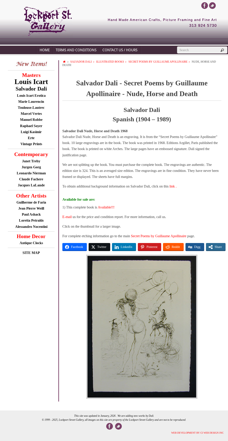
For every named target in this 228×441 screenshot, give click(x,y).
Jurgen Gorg (31, 167)
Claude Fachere (31, 179)
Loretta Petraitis (31, 220)
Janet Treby (31, 161)
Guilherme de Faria (31, 202)
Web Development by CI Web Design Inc (197, 432)
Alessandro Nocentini (31, 227)
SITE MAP (31, 253)
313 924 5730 (203, 26)
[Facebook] (204, 5)
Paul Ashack (31, 214)
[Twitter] (212, 5)
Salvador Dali (81, 61)
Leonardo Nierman (31, 173)
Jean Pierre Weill (31, 208)
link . (173, 186)
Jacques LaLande (31, 185)
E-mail (67, 217)
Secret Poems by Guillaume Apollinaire (157, 61)
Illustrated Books (110, 61)
